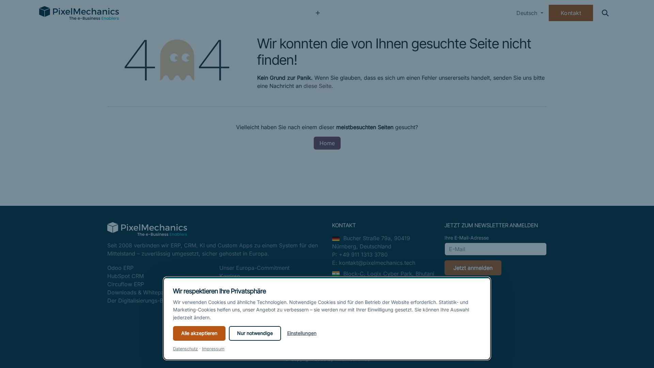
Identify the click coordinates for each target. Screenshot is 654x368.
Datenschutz (185, 348)
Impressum (213, 348)
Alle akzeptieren (199, 333)
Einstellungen (301, 333)
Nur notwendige (255, 333)
